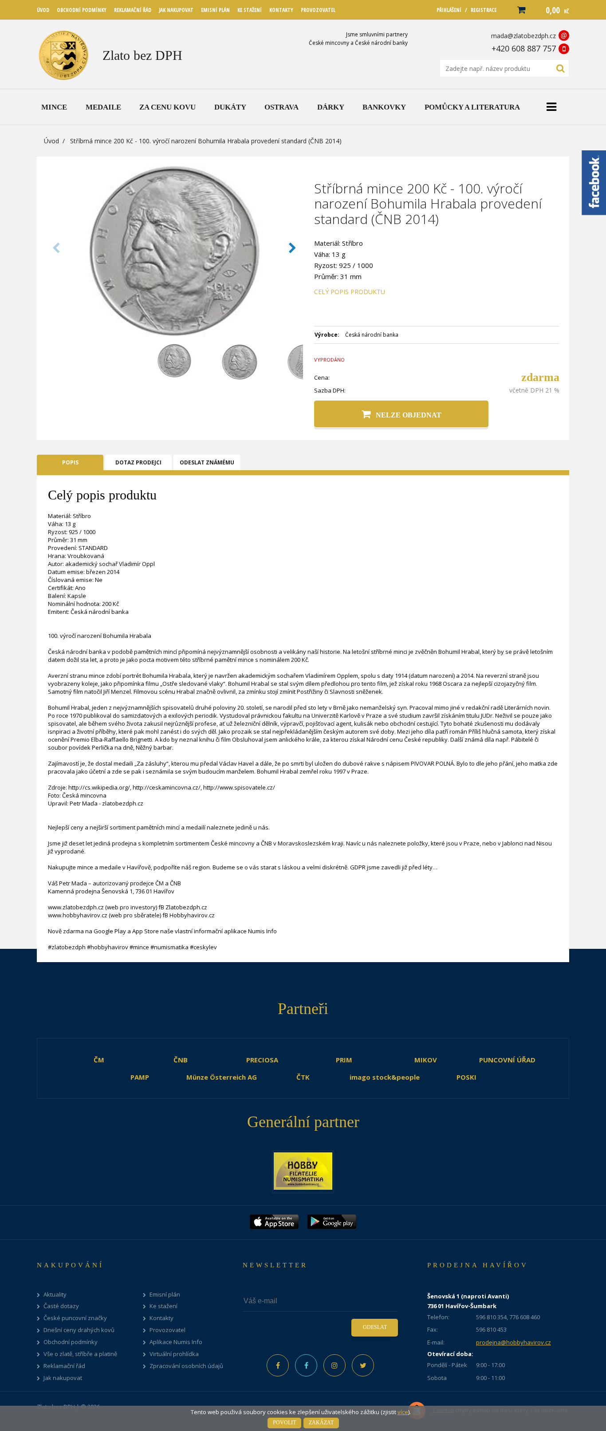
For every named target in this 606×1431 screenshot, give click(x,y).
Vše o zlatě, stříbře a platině (80, 1354)
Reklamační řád (64, 1366)
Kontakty (161, 1318)
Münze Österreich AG (221, 1077)
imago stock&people (385, 1077)
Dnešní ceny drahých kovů (78, 1330)
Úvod (51, 141)
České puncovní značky (75, 1318)
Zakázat (321, 1422)
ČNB (180, 1059)
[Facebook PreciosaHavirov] (278, 1365)
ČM (99, 1059)
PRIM (344, 1059)
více (402, 1412)
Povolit (284, 1422)
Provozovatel (167, 1330)
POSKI (466, 1077)
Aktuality (55, 1294)
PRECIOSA (262, 1059)
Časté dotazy (61, 1306)
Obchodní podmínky (70, 1342)
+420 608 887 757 (524, 48)
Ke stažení (163, 1306)
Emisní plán (165, 1294)
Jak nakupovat (62, 1378)
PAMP (139, 1077)
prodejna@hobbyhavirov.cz (513, 1342)
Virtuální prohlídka (174, 1354)
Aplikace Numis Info (176, 1342)
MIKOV (425, 1059)
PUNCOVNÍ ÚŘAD (507, 1059)
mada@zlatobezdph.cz (523, 35)
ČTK (303, 1077)
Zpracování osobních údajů (186, 1366)
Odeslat (375, 1327)
